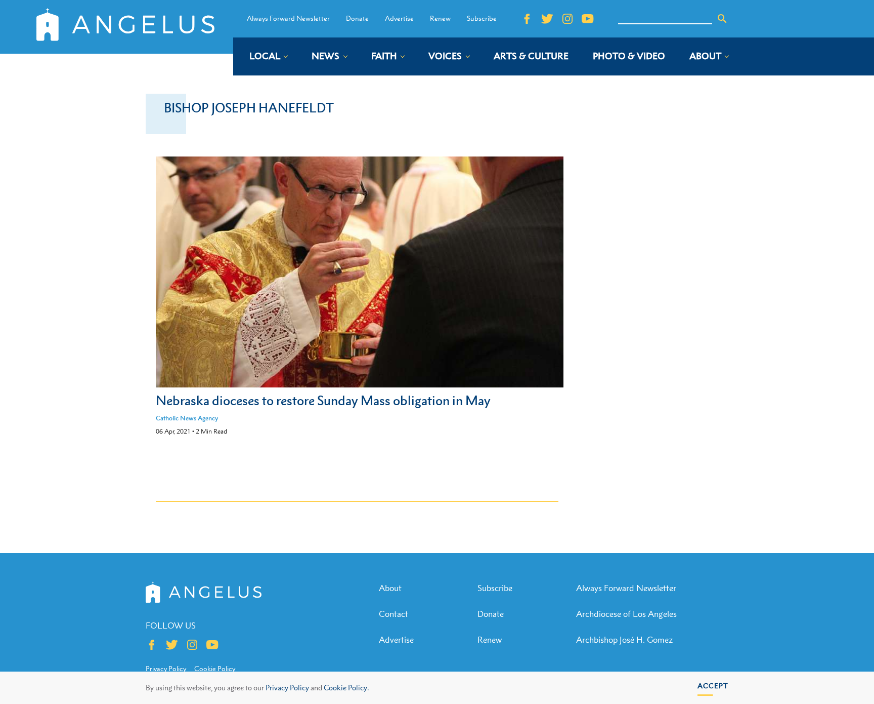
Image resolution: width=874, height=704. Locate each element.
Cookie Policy (214, 668)
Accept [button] (712, 685)
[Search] (722, 19)
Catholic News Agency (187, 418)
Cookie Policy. (346, 687)
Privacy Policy (287, 687)
